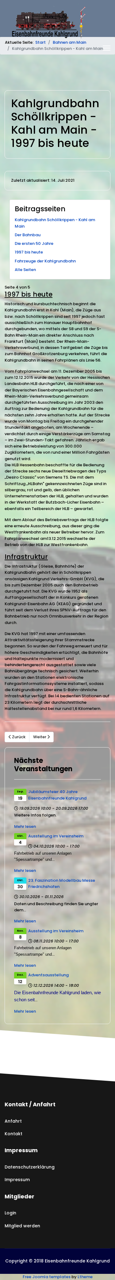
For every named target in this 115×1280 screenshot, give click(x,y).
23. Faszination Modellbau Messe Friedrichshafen (61, 883)
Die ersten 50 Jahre (34, 243)
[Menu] (106, 48)
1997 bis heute (29, 252)
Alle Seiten (25, 270)
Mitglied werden (22, 1226)
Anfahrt (13, 1121)
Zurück (18, 737)
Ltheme (85, 1277)
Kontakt (13, 1134)
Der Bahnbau (27, 235)
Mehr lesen (25, 826)
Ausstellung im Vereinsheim (55, 836)
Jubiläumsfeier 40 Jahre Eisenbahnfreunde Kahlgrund (57, 795)
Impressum (17, 1180)
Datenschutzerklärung (30, 1167)
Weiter (40, 737)
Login (10, 1213)
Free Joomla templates (47, 1277)
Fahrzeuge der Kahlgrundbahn (45, 261)
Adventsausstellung (48, 975)
